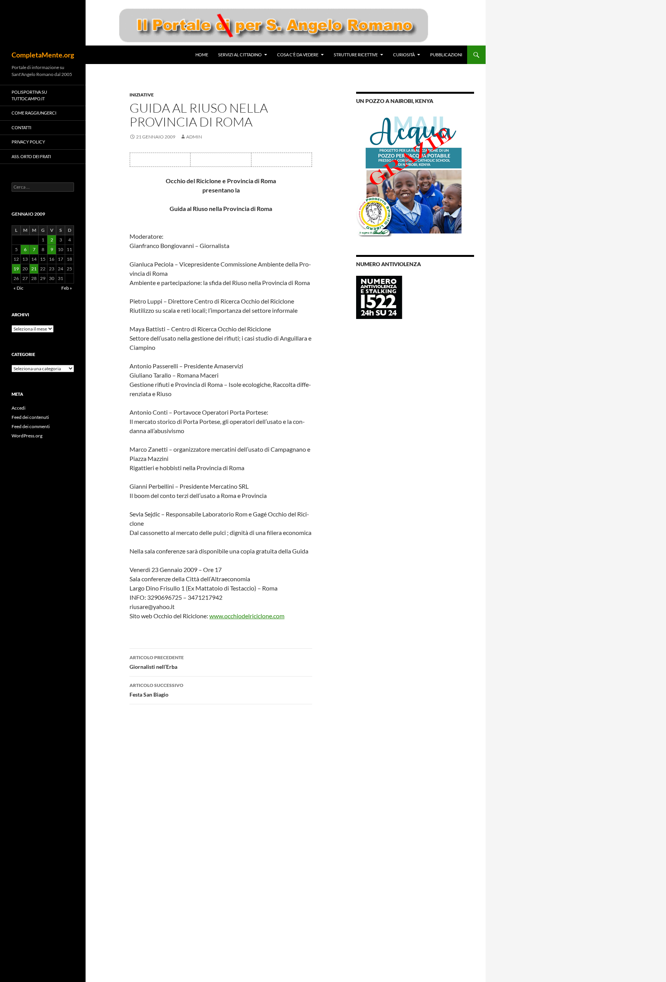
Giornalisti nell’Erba (157, 662)
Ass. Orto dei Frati (31, 156)
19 (16, 269)
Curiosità (404, 54)
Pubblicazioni (446, 54)
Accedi (18, 408)
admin (194, 137)
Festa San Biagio (156, 690)
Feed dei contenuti (30, 417)
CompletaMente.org (43, 55)
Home (201, 54)
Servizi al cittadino (240, 54)
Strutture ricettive (356, 54)
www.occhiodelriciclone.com (246, 615)
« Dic (18, 288)
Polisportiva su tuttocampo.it (29, 95)
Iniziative (142, 95)
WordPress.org (27, 436)
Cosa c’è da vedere (297, 54)
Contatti (21, 127)
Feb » (66, 288)
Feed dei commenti (31, 426)
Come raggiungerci (34, 112)
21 (34, 269)
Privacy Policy (28, 141)
